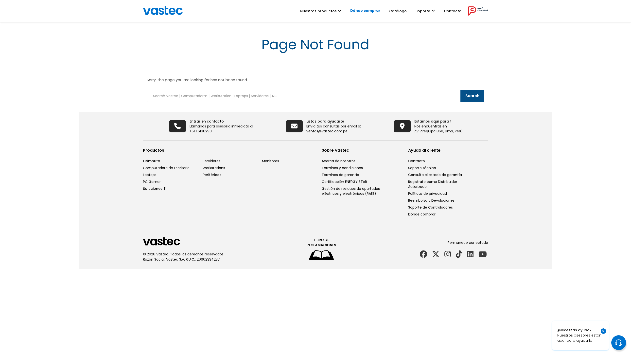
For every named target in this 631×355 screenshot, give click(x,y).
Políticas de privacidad (427, 193)
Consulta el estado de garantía (435, 174)
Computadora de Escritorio (166, 167)
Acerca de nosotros (338, 161)
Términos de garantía (340, 174)
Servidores (211, 161)
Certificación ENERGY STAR (344, 181)
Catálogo (398, 11)
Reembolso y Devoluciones (431, 200)
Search (472, 95)
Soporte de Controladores (430, 207)
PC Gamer (152, 181)
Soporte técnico (422, 167)
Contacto (452, 11)
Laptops (150, 174)
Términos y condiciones (342, 167)
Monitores (270, 161)
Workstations (214, 167)
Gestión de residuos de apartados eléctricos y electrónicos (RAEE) (351, 191)
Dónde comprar (365, 10)
